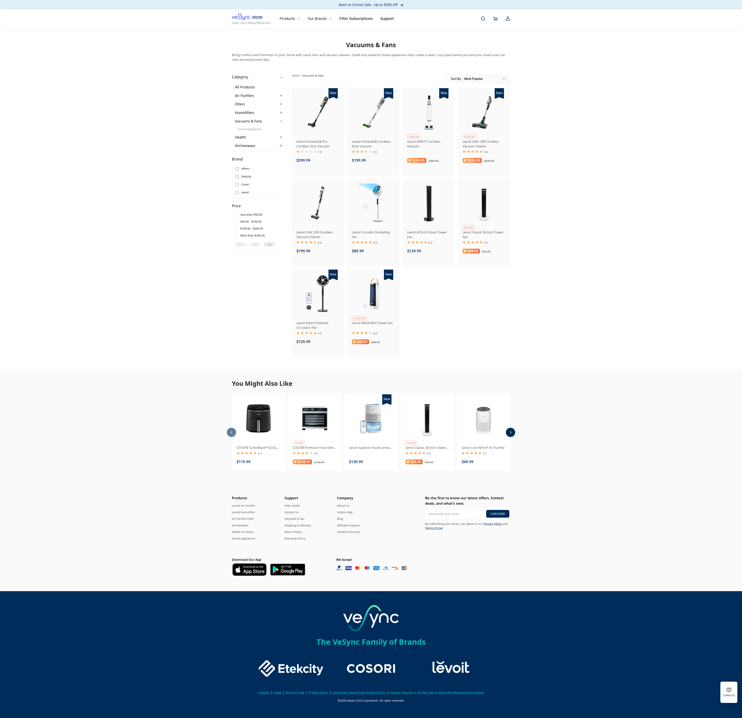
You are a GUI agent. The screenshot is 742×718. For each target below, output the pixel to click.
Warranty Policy (294, 538)
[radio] (256, 214)
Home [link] (296, 75)
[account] (507, 18)
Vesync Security (401, 692)
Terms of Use (433, 528)
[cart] (495, 18)
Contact (263, 692)
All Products (245, 87)
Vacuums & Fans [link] (313, 75)
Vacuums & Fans (248, 121)
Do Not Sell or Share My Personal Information (450, 692)
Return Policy (293, 532)
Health (240, 137)
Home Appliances (249, 129)
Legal (277, 692)
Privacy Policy (492, 524)
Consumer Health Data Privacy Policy (359, 692)
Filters (240, 104)
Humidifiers (244, 112)
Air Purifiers (244, 95)
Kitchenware (245, 145)
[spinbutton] (240, 244)
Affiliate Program (348, 525)
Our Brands (318, 18)
